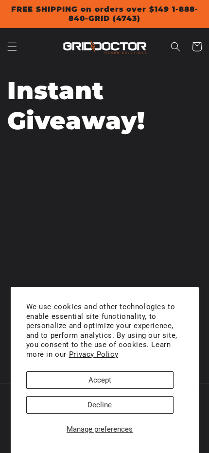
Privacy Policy (93, 354)
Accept (99, 380)
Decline (99, 405)
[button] (12, 46)
